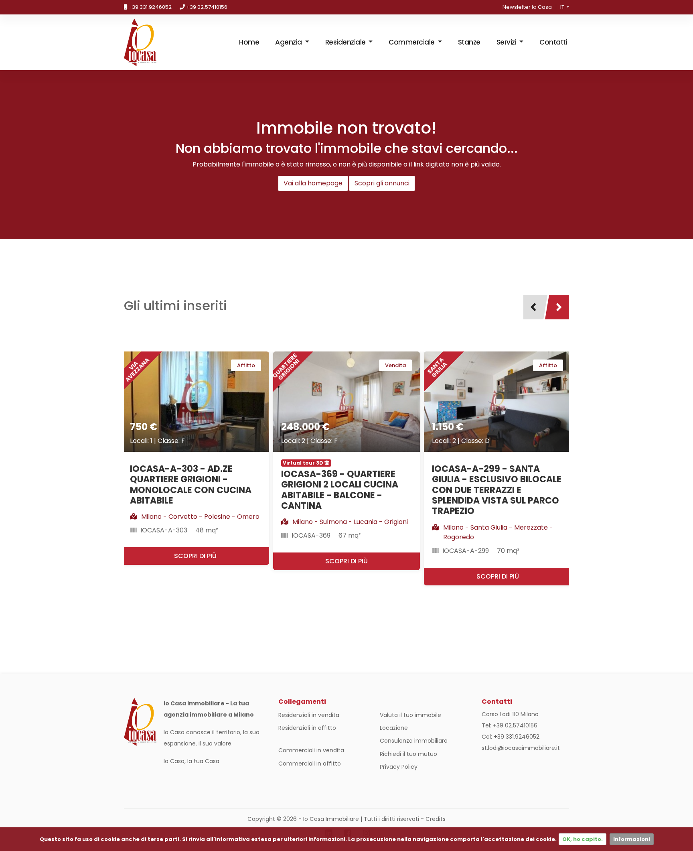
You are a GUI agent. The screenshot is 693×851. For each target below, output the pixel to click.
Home (249, 42)
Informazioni (631, 839)
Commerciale (412, 42)
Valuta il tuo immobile (410, 715)
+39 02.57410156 (206, 7)
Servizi (507, 42)
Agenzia (289, 42)
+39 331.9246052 (149, 7)
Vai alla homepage (313, 183)
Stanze (469, 42)
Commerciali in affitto (309, 764)
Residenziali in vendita (308, 715)
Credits (436, 819)
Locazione (394, 728)
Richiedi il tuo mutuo (408, 754)
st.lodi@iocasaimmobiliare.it (521, 748)
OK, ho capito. (582, 839)
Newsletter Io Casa (527, 7)
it (562, 7)
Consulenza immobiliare (414, 741)
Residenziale (346, 42)
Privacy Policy (398, 767)
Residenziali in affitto (307, 728)
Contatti (553, 42)
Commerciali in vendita (311, 750)
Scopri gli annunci (382, 183)
